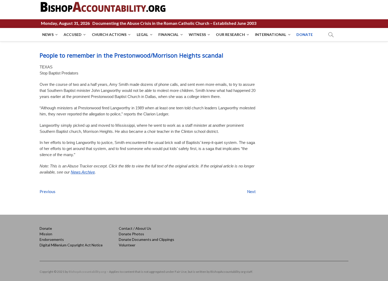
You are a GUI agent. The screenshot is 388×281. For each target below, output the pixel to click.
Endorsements (52, 239)
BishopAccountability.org (87, 272)
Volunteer (127, 245)
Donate (46, 228)
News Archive (83, 172)
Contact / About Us (135, 228)
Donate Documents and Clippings (146, 239)
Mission (46, 234)
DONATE (304, 34)
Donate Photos (131, 234)
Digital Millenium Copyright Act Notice (71, 245)
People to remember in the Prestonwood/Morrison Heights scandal (131, 55)
